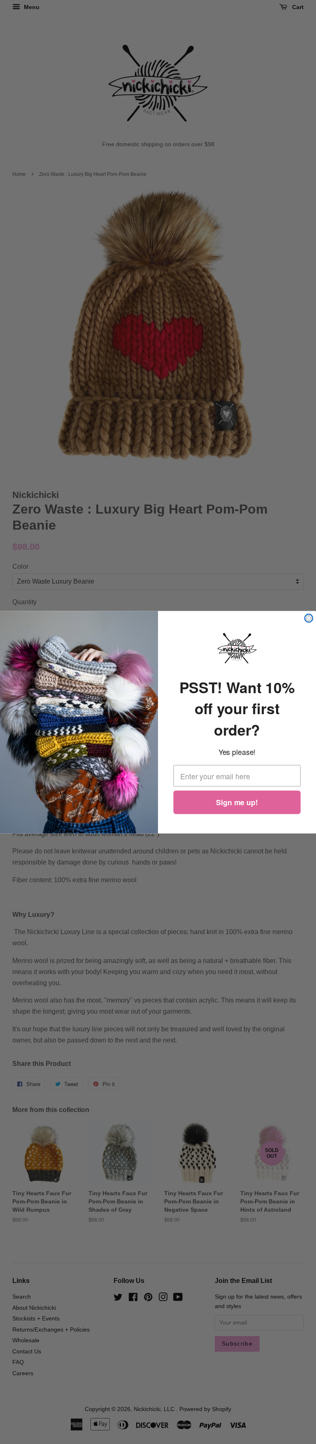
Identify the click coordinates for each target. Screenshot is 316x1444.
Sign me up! (237, 802)
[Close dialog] (308, 618)
